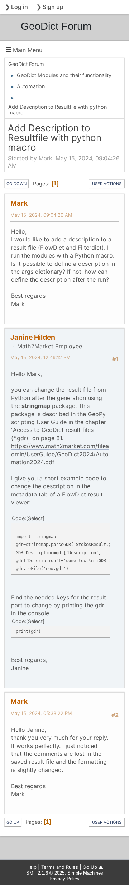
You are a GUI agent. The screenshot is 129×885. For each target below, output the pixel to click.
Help (31, 867)
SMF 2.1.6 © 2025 (45, 873)
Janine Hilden (32, 337)
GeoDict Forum (56, 26)
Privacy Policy (64, 878)
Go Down (16, 183)
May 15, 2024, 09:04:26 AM (41, 215)
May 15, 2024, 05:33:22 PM (41, 713)
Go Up (12, 822)
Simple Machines (85, 873)
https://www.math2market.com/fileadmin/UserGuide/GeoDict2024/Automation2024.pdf (60, 454)
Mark (19, 203)
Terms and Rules (59, 867)
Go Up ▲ (93, 867)
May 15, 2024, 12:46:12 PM (40, 357)
